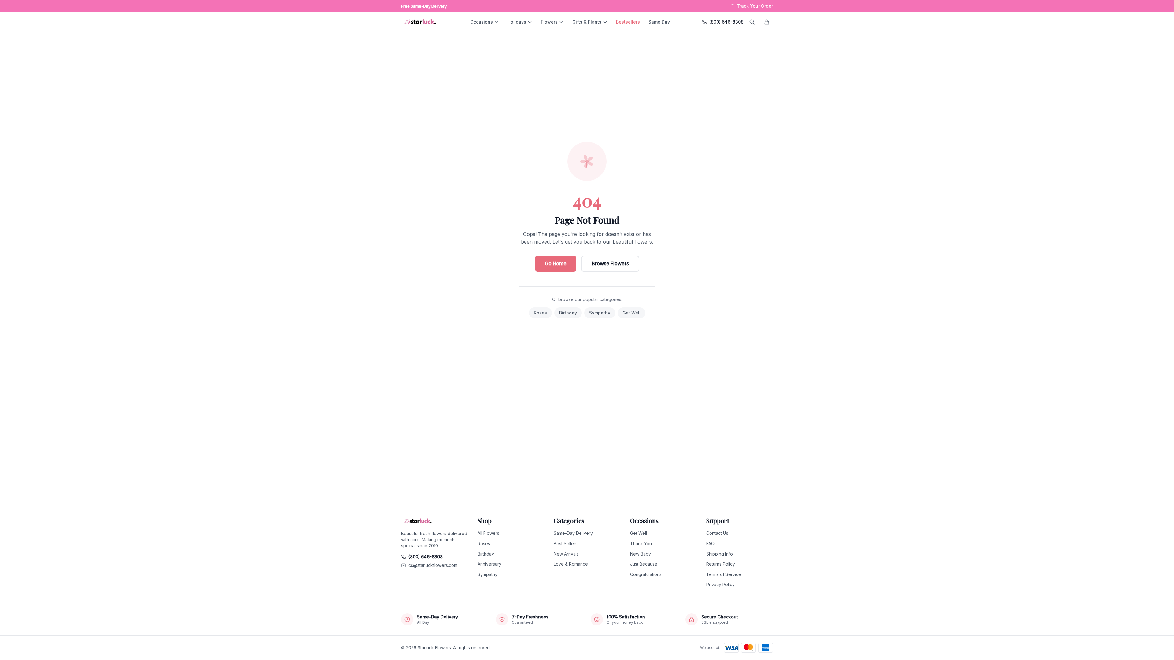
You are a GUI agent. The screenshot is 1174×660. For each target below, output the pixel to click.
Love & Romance (571, 563)
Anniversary (489, 563)
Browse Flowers (610, 263)
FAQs (711, 543)
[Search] (752, 22)
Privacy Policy (720, 584)
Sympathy (599, 312)
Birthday (568, 312)
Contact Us (717, 533)
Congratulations (646, 574)
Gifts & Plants (586, 21)
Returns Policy (720, 563)
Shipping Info (719, 553)
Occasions (481, 21)
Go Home (556, 263)
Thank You (641, 543)
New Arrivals (566, 553)
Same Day (659, 21)
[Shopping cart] (767, 22)
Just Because (643, 563)
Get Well (631, 312)
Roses (540, 312)
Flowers (549, 21)
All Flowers (488, 533)
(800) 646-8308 (726, 21)
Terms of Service (723, 574)
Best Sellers (566, 543)
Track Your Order (755, 6)
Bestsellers (628, 21)
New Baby (640, 553)
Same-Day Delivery (573, 533)
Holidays (517, 21)
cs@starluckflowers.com (432, 565)
